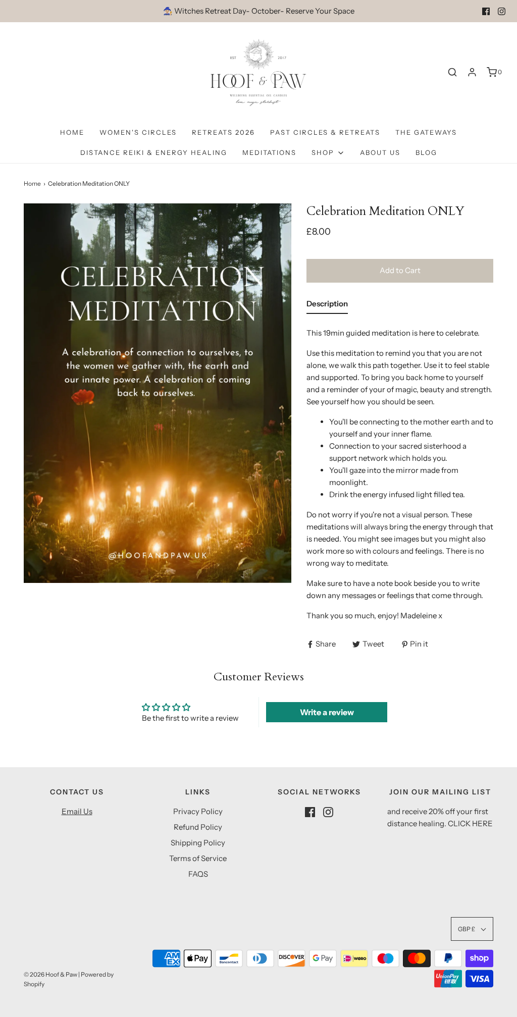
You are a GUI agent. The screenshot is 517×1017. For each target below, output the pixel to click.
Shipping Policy (198, 842)
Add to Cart (400, 270)
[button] (472, 929)
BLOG (426, 152)
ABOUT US (380, 152)
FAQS (198, 874)
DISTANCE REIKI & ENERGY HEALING (153, 152)
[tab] (327, 306)
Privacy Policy (198, 811)
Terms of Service (198, 858)
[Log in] (472, 72)
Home (72, 132)
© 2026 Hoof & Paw (50, 974)
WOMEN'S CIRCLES (138, 132)
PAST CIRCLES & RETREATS (325, 132)
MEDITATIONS (269, 152)
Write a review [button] (327, 712)
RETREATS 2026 (223, 132)
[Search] (452, 72)
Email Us (77, 811)
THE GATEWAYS (426, 132)
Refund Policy (198, 827)
